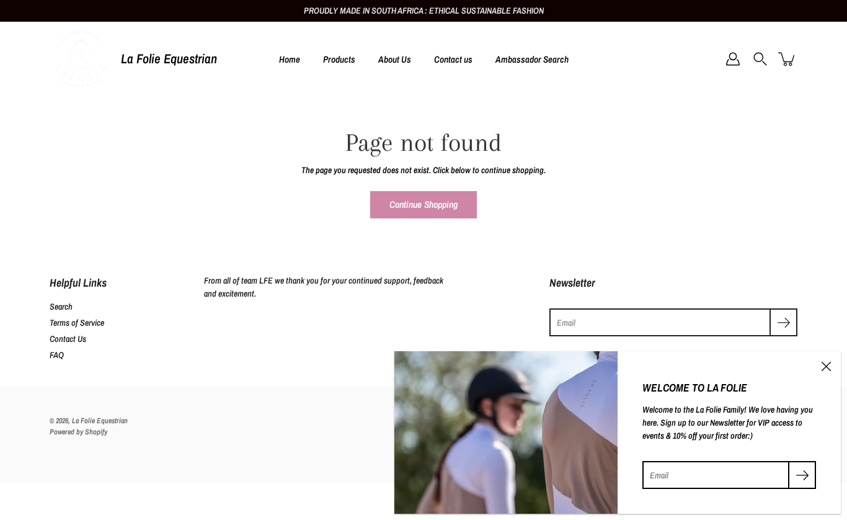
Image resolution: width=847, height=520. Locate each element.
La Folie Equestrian (169, 58)
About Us (394, 59)
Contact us (453, 59)
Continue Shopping (423, 204)
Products (339, 59)
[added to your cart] (787, 59)
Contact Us (68, 338)
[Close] (826, 366)
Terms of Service (77, 322)
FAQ (57, 355)
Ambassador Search (532, 59)
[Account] (733, 59)
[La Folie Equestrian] (81, 59)
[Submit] (783, 322)
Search (61, 306)
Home (289, 59)
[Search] (760, 59)
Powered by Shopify (78, 432)
